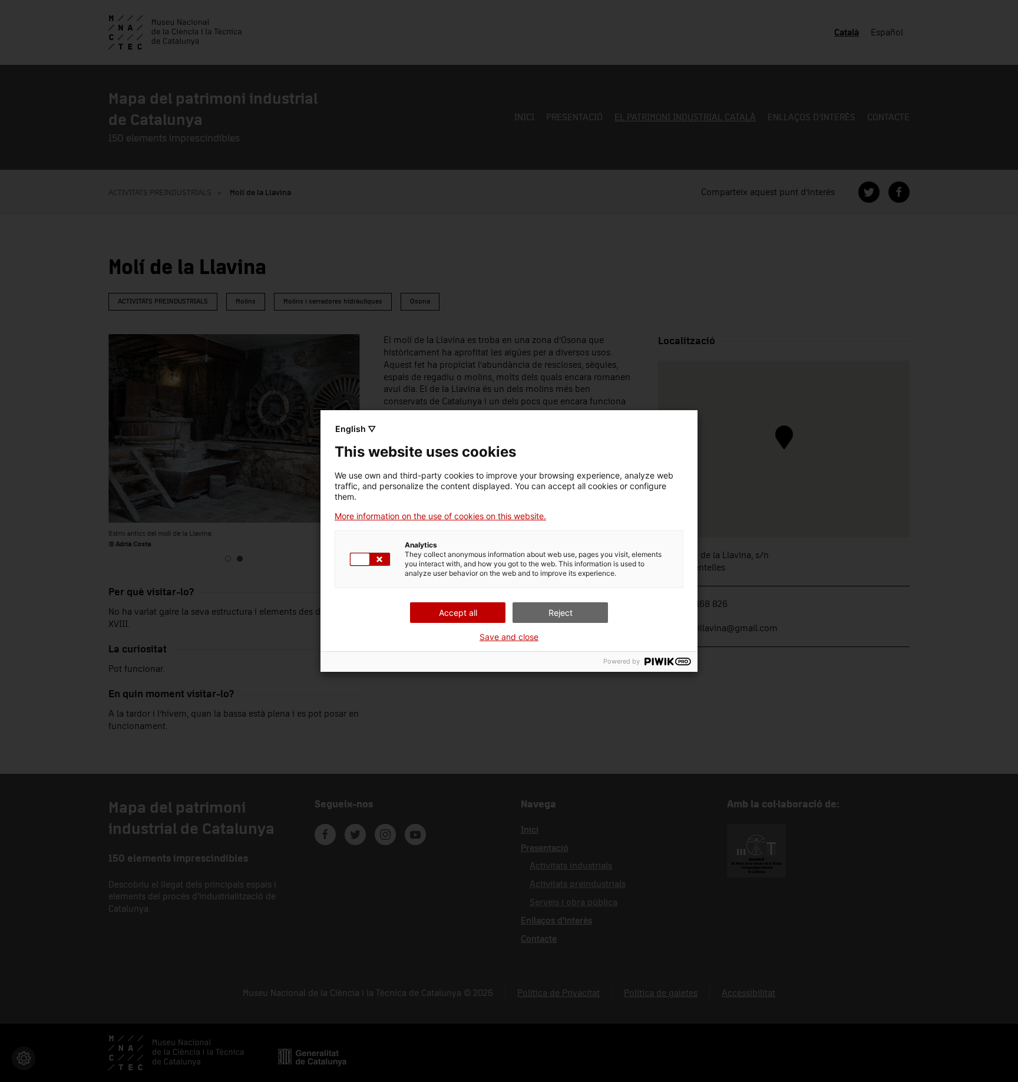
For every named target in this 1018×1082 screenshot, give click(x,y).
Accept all (458, 613)
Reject (560, 613)
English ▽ (355, 429)
